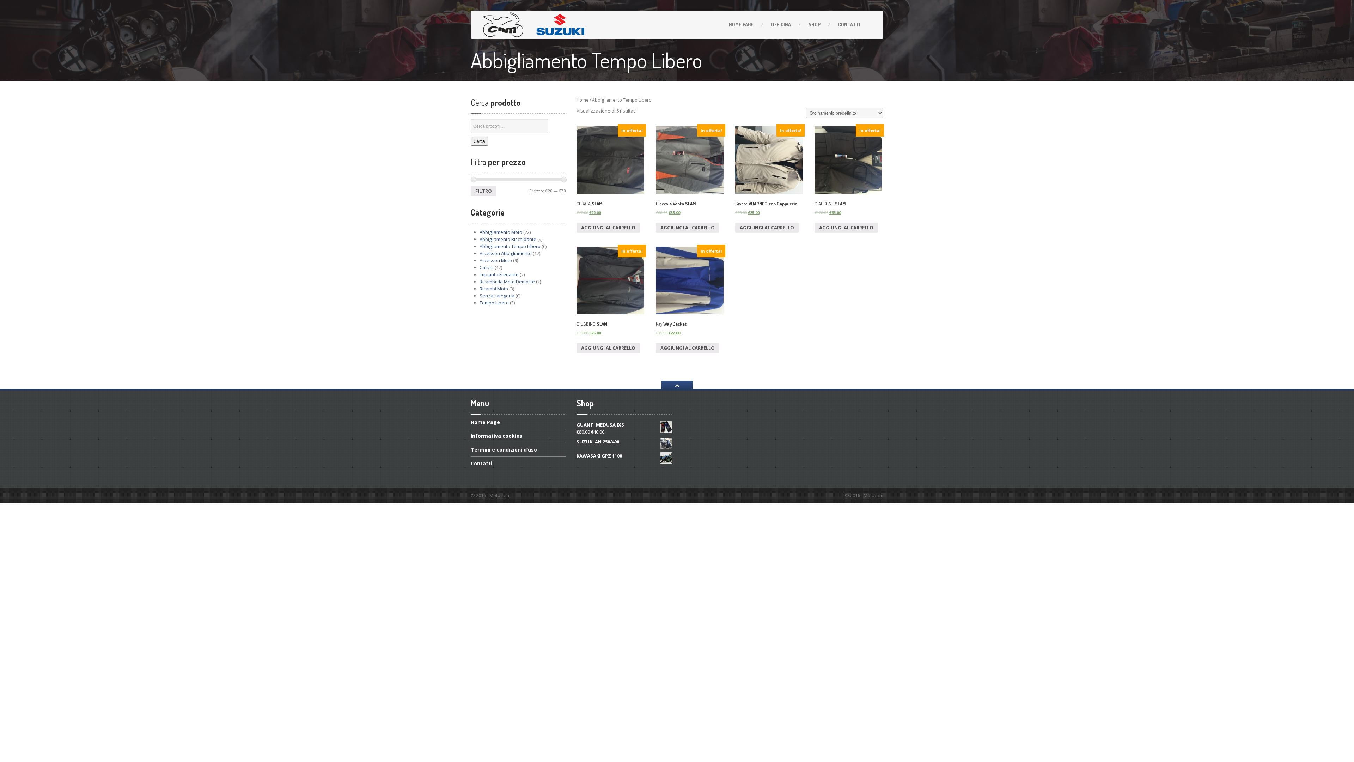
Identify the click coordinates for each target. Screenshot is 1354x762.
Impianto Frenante (499, 274)
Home (582, 100)
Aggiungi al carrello (608, 227)
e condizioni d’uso (504, 449)
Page (741, 25)
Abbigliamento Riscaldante (508, 239)
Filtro (483, 191)
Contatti (849, 25)
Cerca (479, 141)
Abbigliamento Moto (501, 232)
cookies (496, 436)
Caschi (487, 267)
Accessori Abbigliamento (506, 253)
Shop (815, 25)
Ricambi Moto (494, 288)
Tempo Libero (494, 303)
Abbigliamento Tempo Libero (510, 246)
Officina (781, 25)
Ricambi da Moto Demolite (507, 281)
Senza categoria (497, 295)
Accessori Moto (496, 260)
